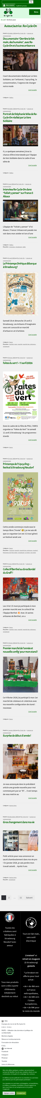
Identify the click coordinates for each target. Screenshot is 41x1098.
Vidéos (11, 97)
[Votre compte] (8, 5)
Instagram (5, 1055)
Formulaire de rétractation (10, 1042)
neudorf (35, 550)
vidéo (24, 247)
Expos (11, 342)
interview (12, 247)
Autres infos (13, 805)
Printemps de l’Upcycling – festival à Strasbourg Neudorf (18, 465)
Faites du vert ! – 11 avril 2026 (17, 363)
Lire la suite (32, 90)
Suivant (29, 897)
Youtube (4, 1061)
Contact (6, 1088)
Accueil (3, 20)
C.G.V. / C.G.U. (7, 1027)
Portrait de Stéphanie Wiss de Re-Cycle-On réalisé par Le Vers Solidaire (20, 117)
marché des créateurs (29, 344)
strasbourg (18, 247)
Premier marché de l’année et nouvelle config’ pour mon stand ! (20, 649)
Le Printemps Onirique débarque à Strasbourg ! (19, 265)
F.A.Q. (4, 1046)
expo (15, 344)
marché (20, 344)
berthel (11, 344)
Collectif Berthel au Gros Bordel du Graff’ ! (19, 570)
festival (11, 550)
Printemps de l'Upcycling (10, 552)
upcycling (33, 552)
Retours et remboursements (11, 1039)
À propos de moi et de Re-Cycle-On (13, 1024)
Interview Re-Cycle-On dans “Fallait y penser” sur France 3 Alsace (18, 193)
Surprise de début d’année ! (17, 735)
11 (21, 897)
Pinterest (4, 1058)
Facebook (5, 1051)
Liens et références (8, 1064)
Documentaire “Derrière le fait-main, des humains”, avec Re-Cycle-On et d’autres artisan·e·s (19, 42)
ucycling (27, 552)
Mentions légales (7, 1036)
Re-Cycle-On (21, 33)
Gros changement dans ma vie (18, 822)
